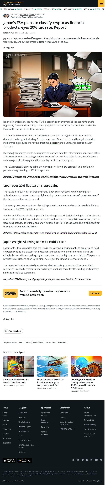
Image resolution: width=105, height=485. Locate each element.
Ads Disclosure (90, 429)
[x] (73, 460)
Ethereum (7, 429)
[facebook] (87, 460)
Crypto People (24, 422)
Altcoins (6, 433)
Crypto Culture (24, 440)
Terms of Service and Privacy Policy (89, 481)
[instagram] (91, 460)
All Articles (23, 413)
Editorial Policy (22, 308)
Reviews (22, 452)
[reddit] (100, 460)
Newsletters (89, 420)
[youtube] (96, 460)
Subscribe (95, 293)
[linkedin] (77, 460)
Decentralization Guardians (66, 423)
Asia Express (24, 431)
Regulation (7, 443)
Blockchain (7, 438)
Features (22, 417)
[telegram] (82, 460)
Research (45, 427)
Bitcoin (5, 424)
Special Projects (44, 432)
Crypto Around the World (26, 446)
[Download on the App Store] (9, 460)
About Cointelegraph (90, 414)
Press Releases (44, 421)
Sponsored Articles (45, 414)
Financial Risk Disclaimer (89, 434)
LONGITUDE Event (67, 429)
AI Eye (21, 435)
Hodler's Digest (25, 426)
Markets (6, 420)
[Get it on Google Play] (24, 460)
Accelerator (64, 413)
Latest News (8, 33)
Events (62, 417)
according (55, 142)
